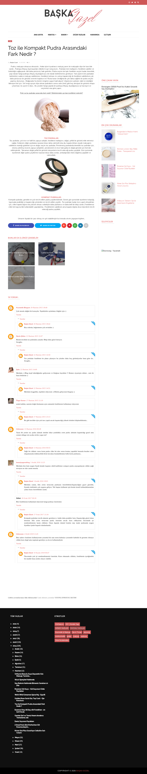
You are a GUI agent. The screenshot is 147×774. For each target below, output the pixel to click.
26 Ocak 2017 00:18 (28, 498)
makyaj (76, 636)
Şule (18, 369)
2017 (15, 638)
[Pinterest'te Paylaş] (86, 225)
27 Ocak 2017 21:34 (41, 514)
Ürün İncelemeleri (62, 640)
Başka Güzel (14, 62)
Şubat (17, 748)
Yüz (10, 41)
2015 (15, 646)
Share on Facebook (22, 225)
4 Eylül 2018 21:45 (31, 534)
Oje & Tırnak (77, 632)
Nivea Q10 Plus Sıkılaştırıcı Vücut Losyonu (126, 185)
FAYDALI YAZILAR (77, 628)
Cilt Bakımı (59, 624)
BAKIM (63, 35)
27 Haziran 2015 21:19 (34, 400)
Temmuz (18, 667)
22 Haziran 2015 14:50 (42, 355)
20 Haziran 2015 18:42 (42, 324)
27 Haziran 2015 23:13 (42, 417)
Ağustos (18, 664)
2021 (15, 624)
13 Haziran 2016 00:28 (32, 429)
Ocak (17, 752)
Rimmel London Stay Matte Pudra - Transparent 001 (127, 150)
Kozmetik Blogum (23, 307)
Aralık (17, 649)
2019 (15, 631)
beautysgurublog (23, 462)
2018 (15, 635)
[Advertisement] (121, 57)
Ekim (17, 656)
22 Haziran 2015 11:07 (34, 336)
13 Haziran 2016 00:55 (42, 448)
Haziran (18, 671)
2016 (15, 642)
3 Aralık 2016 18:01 (41, 481)
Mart (17, 745)
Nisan (17, 741)
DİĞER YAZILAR (79, 35)
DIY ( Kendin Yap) (72, 624)
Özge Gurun (21, 400)
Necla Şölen (20, 336)
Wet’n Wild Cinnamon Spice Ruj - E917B (30, 695)
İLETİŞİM (107, 35)
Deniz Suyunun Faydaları (24, 721)
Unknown (20, 429)
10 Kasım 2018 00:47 (41, 553)
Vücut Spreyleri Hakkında (25, 680)
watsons (84, 636)
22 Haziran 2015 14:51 (42, 388)
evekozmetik (60, 636)
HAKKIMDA (94, 35)
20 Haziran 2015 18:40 (39, 307)
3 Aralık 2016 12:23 (37, 462)
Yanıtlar (22, 319)
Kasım (17, 652)
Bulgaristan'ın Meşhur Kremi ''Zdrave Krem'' (127, 133)
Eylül (17, 660)
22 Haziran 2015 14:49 (28, 369)
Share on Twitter (48, 225)
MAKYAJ (51, 35)
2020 (15, 628)
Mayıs (17, 737)
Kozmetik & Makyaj (62, 632)
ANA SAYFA (38, 35)
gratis (69, 636)
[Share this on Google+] (64, 225)
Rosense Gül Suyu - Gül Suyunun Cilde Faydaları (126, 167)
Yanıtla (18, 315)
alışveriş (87, 632)
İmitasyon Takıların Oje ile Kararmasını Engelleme (126, 202)
